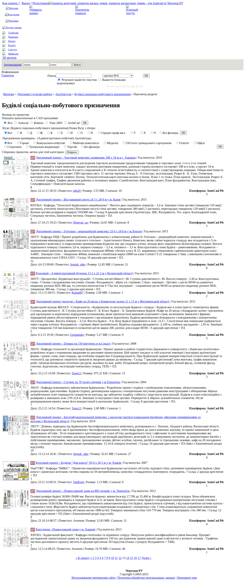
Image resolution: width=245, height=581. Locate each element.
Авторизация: (13, 64)
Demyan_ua (80, 222)
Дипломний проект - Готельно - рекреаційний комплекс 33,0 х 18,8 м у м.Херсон (89, 231)
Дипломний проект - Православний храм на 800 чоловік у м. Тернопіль (83, 490)
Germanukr (77, 334)
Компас (39, 123)
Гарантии (8, 75)
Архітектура (63, 94)
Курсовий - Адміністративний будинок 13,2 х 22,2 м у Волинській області (84, 273)
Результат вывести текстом (79, 79)
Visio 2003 (55, 123)
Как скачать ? (11, 3)
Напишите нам (187, 577)
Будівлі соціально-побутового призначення (102, 94)
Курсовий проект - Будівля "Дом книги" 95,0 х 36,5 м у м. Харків (78, 462)
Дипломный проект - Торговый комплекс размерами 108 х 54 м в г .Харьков (86, 157)
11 (116, 558)
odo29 (77, 190)
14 (127, 558)
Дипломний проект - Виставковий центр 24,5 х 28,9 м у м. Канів (78, 199)
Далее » (146, 558)
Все (10, 123)
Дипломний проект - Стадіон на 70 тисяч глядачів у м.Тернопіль (78, 382)
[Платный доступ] (132, 13)
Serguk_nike (77, 264)
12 (120, 558)
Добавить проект (56, 10)
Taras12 (76, 373)
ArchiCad (74, 123)
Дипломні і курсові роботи (34, 94)
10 (112, 558)
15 (131, 558)
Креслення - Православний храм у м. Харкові (65, 529)
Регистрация (41, 3)
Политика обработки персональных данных (146, 577)
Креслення (13, 14)
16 (135, 558)
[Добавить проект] (36, 13)
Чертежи (13, 8)
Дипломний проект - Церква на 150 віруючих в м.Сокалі (73, 343)
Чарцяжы (14, 20)
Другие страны (13, 27)
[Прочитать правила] (82, 13)
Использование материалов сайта (93, 577)
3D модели (9, 57)
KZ (132, 86)
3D (141, 86)
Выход (26, 3)
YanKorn (78, 482)
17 (139, 558)
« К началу (83, 558)
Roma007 (77, 292)
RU (124, 86)
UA (128, 86)
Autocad (23, 123)
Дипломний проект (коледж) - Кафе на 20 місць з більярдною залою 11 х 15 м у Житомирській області (102, 301)
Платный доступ (152, 10)
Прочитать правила (104, 10)
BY (137, 86)
